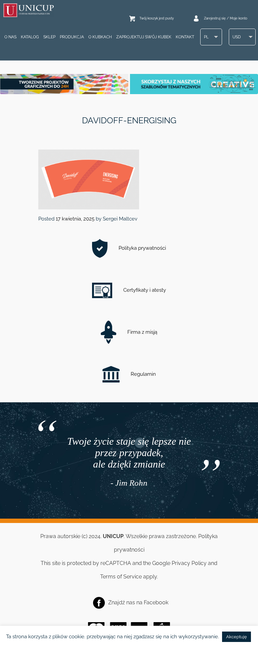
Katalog (30, 37)
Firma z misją (141, 332)
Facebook (156, 602)
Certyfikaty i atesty (144, 290)
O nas (10, 37)
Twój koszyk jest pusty (156, 18)
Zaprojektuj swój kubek (143, 37)
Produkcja (72, 37)
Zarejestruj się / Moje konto (225, 18)
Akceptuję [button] (236, 636)
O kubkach (100, 37)
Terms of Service (121, 576)
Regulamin (142, 374)
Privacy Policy (189, 563)
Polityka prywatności (141, 248)
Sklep (49, 37)
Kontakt (185, 37)
